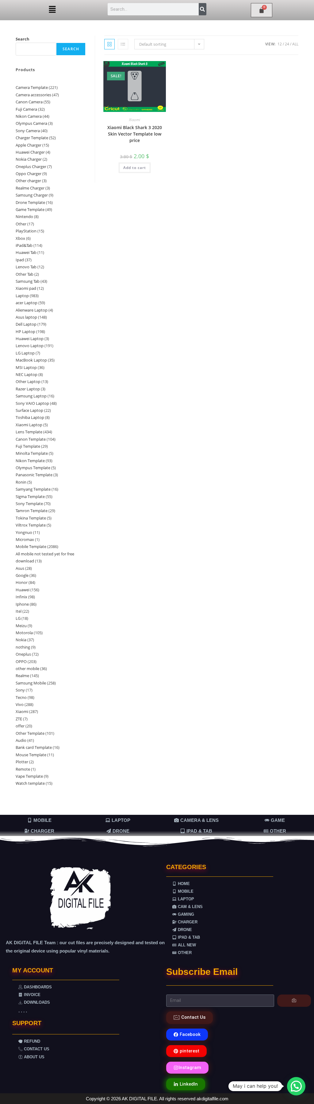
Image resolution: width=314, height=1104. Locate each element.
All (295, 44)
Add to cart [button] (134, 167)
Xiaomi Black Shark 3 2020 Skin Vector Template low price (134, 134)
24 (287, 44)
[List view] (123, 44)
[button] (52, 9)
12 (280, 44)
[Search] (202, 9)
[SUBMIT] (294, 1001)
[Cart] (261, 10)
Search (22, 39)
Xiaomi (134, 119)
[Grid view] (109, 44)
